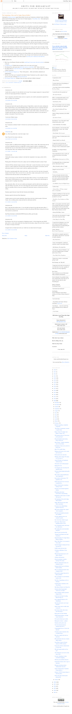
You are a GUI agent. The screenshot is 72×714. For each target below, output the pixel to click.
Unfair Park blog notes (18, 68)
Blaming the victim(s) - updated (61, 621)
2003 (55, 692)
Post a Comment (5, 233)
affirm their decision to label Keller (27, 67)
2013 (55, 392)
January (56, 679)
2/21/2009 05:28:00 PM (11, 229)
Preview (56, 38)
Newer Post (4, 235)
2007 (55, 684)
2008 (55, 682)
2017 (55, 384)
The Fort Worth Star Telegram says (12, 71)
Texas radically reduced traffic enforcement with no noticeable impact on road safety (59, 47)
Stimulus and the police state (60, 623)
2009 (55, 400)
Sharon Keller (17, 82)
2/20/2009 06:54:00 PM (11, 139)
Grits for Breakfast (36, 6)
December (57, 402)
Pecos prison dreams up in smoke (61, 619)
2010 (55, 398)
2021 (55, 376)
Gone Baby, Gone (36, 18)
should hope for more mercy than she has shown (34, 62)
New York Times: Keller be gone (61, 520)
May (56, 417)
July (56, 412)
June (56, 415)
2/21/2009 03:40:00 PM (11, 202)
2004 (55, 690)
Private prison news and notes (61, 454)
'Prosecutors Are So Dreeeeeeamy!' (62, 463)
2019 (55, 380)
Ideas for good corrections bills (61, 532)
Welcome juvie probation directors (61, 659)
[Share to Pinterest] (31, 81)
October (56, 406)
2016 (55, 386)
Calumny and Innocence (59, 557)
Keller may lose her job (22, 76)
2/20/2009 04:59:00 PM (11, 100)
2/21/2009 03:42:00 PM (11, 216)
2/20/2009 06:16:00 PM (11, 128)
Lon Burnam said (8, 65)
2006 (55, 686)
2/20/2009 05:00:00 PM (11, 119)
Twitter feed (59, 303)
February (57, 423)
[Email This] (25, 81)
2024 (55, 369)
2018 (55, 382)
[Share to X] (28, 81)
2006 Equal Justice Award (61, 321)
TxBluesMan (7, 131)
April (56, 419)
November (57, 404)
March (56, 421)
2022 (55, 374)
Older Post (47, 235)
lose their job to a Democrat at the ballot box (36, 56)
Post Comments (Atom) (12, 238)
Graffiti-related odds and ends (60, 548)
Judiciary (10, 82)
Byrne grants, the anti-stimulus (61, 613)
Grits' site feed (64, 31)
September (57, 408)
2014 (55, 390)
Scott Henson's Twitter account (60, 24)
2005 (55, 688)
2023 (55, 371)
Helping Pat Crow (58, 465)
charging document (12, 17)
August (56, 410)
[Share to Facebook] (29, 81)
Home (26, 235)
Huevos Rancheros (65, 362)
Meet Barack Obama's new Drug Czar (62, 587)
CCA (7, 82)
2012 (55, 394)
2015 (55, 388)
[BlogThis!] (27, 81)
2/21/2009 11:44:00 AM (11, 151)
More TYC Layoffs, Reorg (60, 449)
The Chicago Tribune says (10, 78)
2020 (55, 378)
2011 (55, 396)
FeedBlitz (65, 38)
